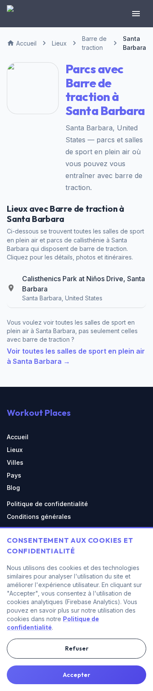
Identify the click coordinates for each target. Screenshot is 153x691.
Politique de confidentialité (47, 503)
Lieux (15, 449)
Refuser (76, 648)
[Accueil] (15, 13)
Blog (13, 487)
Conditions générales (39, 516)
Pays (14, 475)
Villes (15, 462)
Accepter (76, 675)
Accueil (17, 437)
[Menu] (136, 13)
